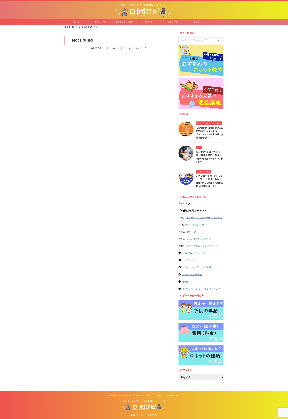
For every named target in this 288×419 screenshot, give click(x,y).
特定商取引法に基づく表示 (119, 395)
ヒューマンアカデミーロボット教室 (204, 217)
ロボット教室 (100, 22)
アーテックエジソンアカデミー (202, 245)
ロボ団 (185, 281)
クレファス (192, 231)
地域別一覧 (172, 22)
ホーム (76, 22)
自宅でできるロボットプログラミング (201, 288)
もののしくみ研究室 (192, 274)
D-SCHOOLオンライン (193, 252)
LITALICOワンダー (194, 224)
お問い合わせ (174, 395)
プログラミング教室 (124, 22)
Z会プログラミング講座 (199, 238)
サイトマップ (160, 395)
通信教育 (148, 22)
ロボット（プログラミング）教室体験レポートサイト (144, 401)
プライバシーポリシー (143, 395)
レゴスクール (188, 260)
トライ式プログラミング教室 (196, 267)
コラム (197, 22)
